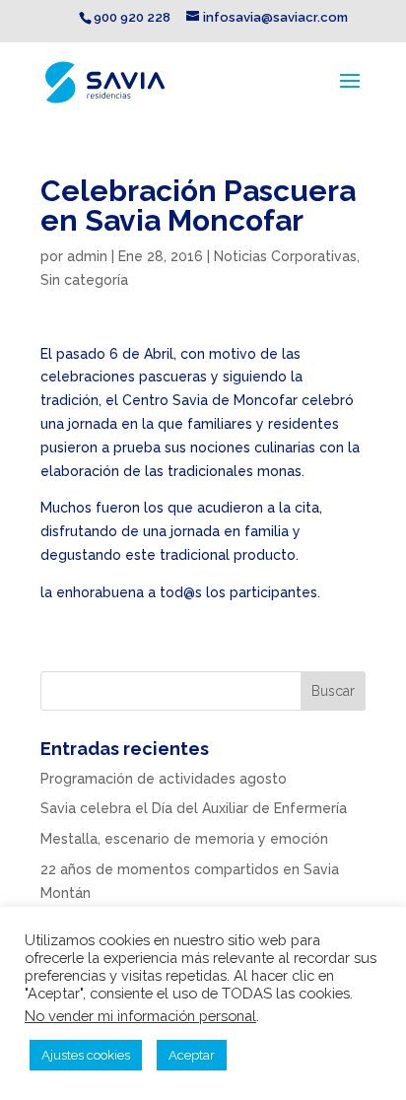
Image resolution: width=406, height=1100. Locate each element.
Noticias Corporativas (285, 256)
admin (87, 256)
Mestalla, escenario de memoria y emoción (184, 839)
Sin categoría (84, 280)
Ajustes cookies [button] (85, 1055)
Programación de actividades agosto (163, 779)
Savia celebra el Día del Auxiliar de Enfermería (193, 808)
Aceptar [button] (192, 1055)
